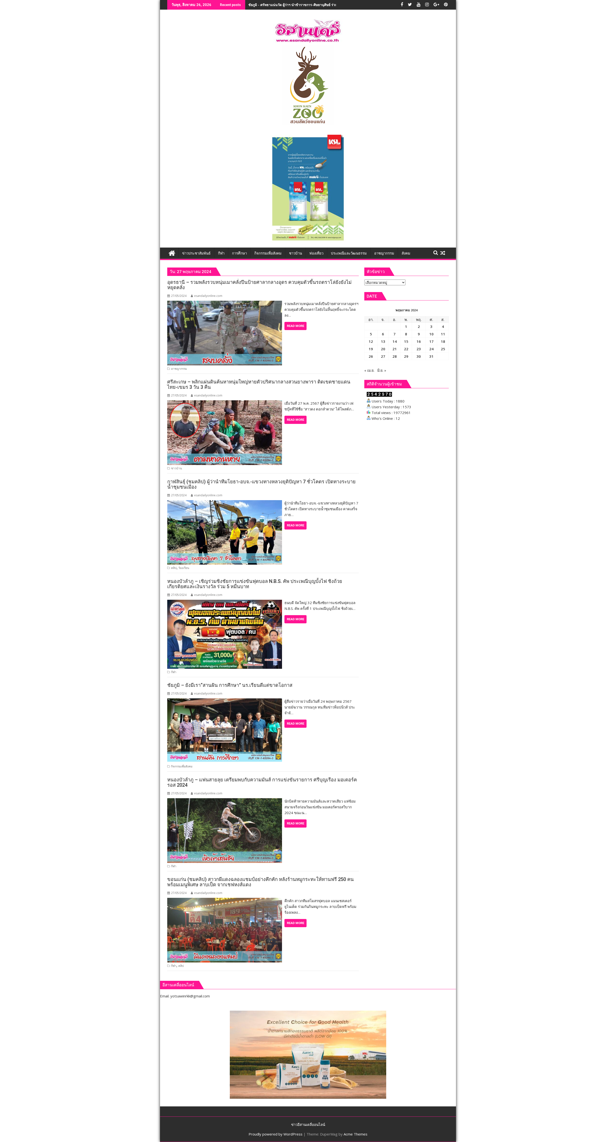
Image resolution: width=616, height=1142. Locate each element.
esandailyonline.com (208, 296)
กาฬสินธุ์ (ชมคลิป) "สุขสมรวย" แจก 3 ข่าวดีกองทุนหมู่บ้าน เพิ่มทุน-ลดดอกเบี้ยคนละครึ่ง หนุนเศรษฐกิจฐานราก (329, 4)
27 (383, 356)
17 (431, 341)
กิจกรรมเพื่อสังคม (181, 766)
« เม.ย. (369, 370)
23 (419, 348)
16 (419, 341)
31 (431, 356)
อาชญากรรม (179, 369)
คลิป (174, 568)
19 (371, 348)
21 (394, 348)
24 (431, 348)
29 (406, 356)
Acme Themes (355, 1134)
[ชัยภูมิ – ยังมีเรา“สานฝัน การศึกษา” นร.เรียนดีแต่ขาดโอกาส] (224, 701)
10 (431, 334)
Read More (295, 326)
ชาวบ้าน (176, 468)
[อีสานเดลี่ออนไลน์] (172, 252)
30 (419, 356)
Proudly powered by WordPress (275, 1134)
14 (394, 341)
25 (443, 348)
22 (406, 348)
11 (443, 334)
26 (371, 356)
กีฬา (173, 672)
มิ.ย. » (381, 370)
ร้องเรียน (184, 568)
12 (371, 341)
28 (394, 356)
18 (443, 341)
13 (383, 341)
